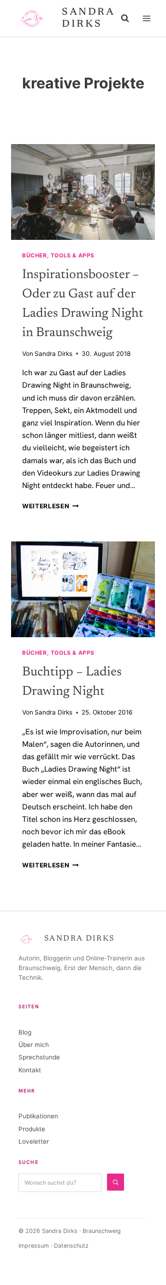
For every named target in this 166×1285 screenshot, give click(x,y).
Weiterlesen (50, 506)
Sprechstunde (39, 1057)
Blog (24, 1032)
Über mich (33, 1044)
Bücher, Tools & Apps (58, 255)
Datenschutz (71, 1245)
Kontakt (29, 1070)
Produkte (31, 1129)
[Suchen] (115, 1182)
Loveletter (33, 1141)
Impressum (33, 1245)
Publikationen (38, 1116)
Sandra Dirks (53, 353)
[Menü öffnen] (146, 18)
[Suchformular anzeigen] (125, 18)
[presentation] (83, 192)
